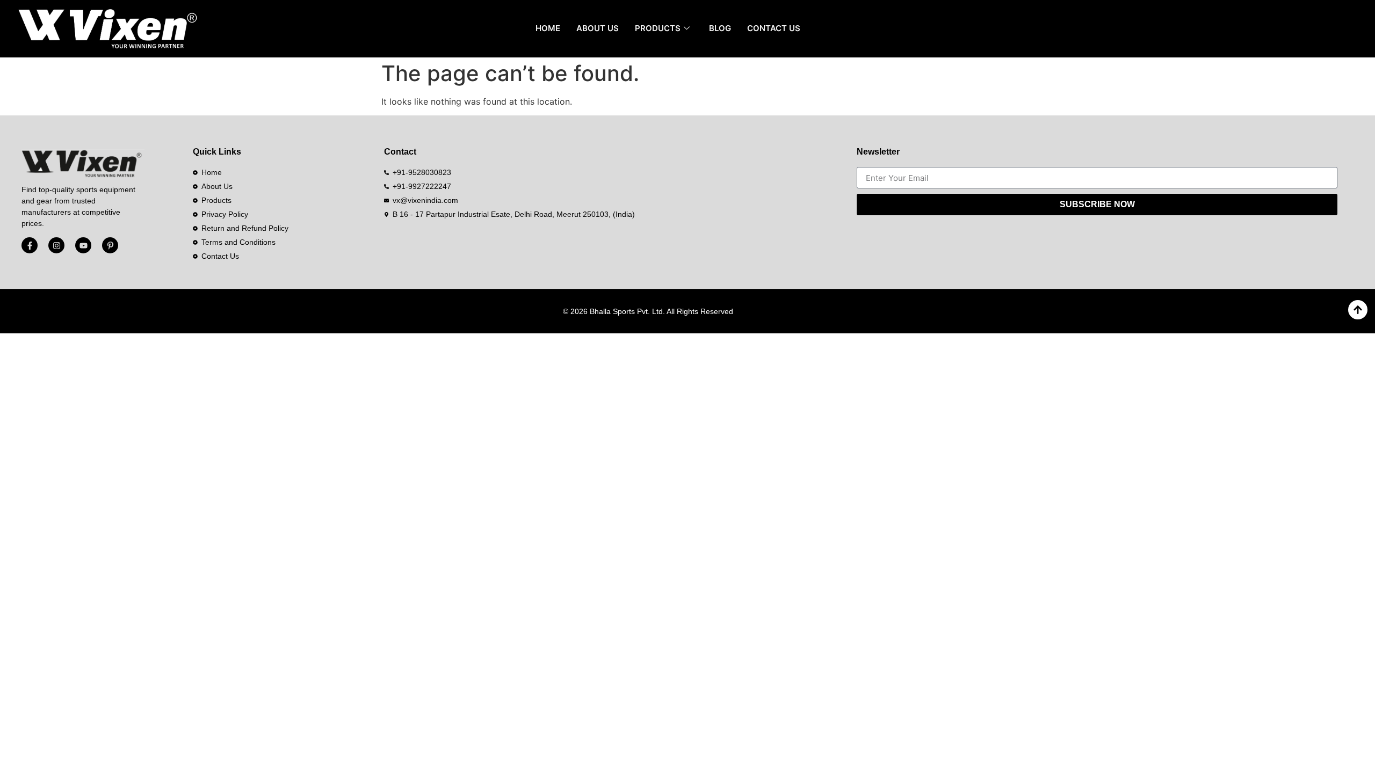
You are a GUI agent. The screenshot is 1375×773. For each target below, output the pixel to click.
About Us (597, 28)
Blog (720, 28)
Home (547, 28)
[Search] (1350, 28)
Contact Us (773, 28)
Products (658, 28)
